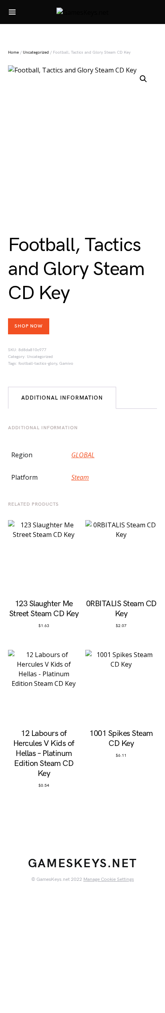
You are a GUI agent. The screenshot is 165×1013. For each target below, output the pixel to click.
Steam (80, 477)
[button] (143, 79)
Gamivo (66, 363)
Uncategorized (36, 52)
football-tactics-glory (37, 363)
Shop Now (28, 326)
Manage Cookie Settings (108, 879)
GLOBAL (83, 454)
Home (13, 52)
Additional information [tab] (62, 397)
